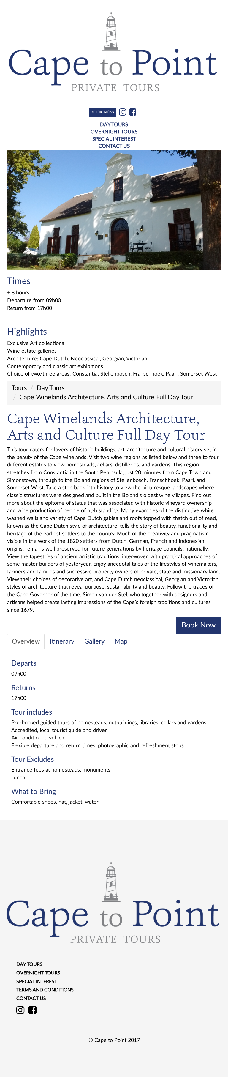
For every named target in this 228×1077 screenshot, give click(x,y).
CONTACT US (114, 146)
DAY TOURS (114, 124)
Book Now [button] (198, 625)
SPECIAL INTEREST (114, 138)
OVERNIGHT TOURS (114, 131)
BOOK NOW (103, 112)
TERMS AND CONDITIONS (45, 990)
